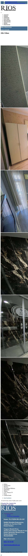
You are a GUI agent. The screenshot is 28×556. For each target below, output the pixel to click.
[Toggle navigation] (1, 12)
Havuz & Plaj (7, 20)
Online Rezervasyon (20, 3)
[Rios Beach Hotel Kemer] (8, 510)
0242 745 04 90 (8, 542)
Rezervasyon (7, 24)
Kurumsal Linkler (8, 513)
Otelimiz (6, 16)
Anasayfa (6, 14)
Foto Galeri (6, 19)
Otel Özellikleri (7, 498)
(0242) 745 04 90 (12, 2)
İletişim (5, 23)
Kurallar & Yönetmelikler (13, 516)
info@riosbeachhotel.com (12, 545)
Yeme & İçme (7, 21)
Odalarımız (6, 17)
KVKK (9, 514)
